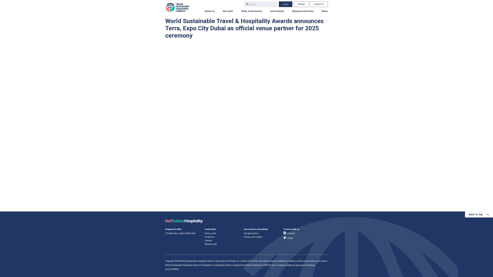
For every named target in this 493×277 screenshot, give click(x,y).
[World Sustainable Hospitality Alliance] (178, 7)
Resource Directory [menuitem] (303, 11)
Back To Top (476, 214)
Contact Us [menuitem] (319, 4)
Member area (211, 244)
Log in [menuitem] (285, 4)
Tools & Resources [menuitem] (251, 11)
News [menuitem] (325, 11)
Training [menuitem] (301, 4)
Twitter (290, 238)
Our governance (251, 233)
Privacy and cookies (253, 237)
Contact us (209, 237)
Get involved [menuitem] (277, 11)
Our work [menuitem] (228, 11)
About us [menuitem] (210, 11)
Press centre (210, 233)
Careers (208, 240)
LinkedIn (291, 233)
